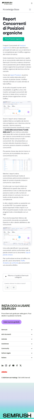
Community (5, 348)
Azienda (4, 339)
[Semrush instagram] (6, 365)
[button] (13, 287)
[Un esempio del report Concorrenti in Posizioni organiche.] (17, 115)
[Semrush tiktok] (10, 365)
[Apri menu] (32, 3)
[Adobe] (4, 372)
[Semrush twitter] (20, 365)
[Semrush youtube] (13, 365)
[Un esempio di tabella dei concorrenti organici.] (17, 170)
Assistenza (5, 344)
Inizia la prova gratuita (11, 322)
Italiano (3, 357)
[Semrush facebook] (17, 365)
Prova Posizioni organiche (13, 39)
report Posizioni (15, 75)
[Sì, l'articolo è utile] (7, 287)
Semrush (4, 329)
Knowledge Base (11, 9)
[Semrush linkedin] (2, 365)
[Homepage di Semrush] (6, 3)
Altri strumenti (6, 334)
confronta (14, 263)
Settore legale (6, 353)
